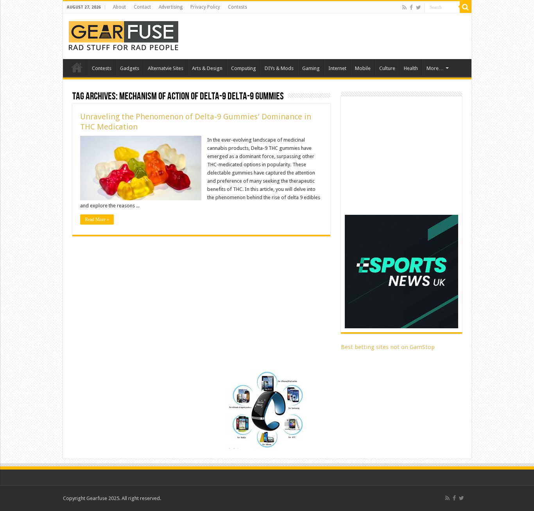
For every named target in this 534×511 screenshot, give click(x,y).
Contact (142, 7)
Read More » (97, 219)
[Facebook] (411, 7)
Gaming (311, 68)
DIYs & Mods (279, 68)
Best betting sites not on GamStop (388, 347)
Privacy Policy (205, 7)
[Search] (465, 7)
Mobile (363, 68)
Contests (237, 7)
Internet (337, 68)
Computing (243, 68)
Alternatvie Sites (165, 68)
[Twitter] (418, 7)
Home (77, 67)
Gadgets (129, 68)
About (119, 7)
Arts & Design (207, 68)
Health (411, 68)
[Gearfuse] (123, 34)
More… (435, 68)
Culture (387, 68)
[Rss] (404, 7)
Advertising (171, 7)
